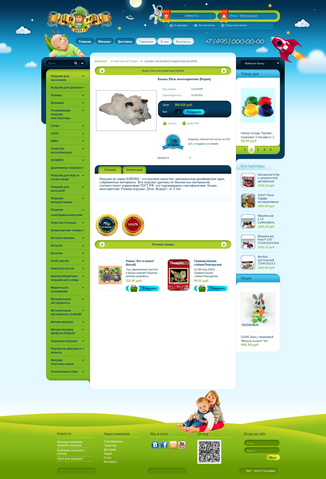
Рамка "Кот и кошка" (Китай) (140, 262)
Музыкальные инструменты (61, 301)
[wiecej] (149, 288)
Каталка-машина (62, 238)
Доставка (125, 41)
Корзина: (178, 15)
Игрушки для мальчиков (60, 78)
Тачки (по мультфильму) (61, 150)
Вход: (233, 15)
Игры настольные (63, 222)
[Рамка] (110, 275)
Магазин (104, 41)
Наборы (56, 95)
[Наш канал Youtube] (182, 445)
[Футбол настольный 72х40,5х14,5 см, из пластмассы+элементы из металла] (248, 262)
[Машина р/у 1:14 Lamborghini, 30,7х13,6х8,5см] (248, 221)
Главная (85, 41)
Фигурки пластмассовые (62, 362)
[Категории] (82, 63)
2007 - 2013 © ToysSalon (260, 470)
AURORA (197, 95)
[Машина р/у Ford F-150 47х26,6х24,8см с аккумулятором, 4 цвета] (248, 242)
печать (172, 123)
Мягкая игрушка (62, 322)
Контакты (183, 41)
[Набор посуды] (258, 105)
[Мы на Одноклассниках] (173, 445)
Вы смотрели (207, 25)
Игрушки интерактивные (62, 200)
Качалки (57, 253)
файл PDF (193, 123)
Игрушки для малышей (60, 188)
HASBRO (57, 160)
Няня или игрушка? (70, 458)
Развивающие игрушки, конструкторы (61, 114)
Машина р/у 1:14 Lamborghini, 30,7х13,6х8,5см (268, 220)
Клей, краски (60, 261)
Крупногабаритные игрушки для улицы (65, 278)
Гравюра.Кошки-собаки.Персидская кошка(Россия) (208, 263)
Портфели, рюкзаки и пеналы (66, 350)
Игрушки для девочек (66, 87)
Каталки (56, 245)
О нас (164, 41)
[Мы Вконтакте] (155, 445)
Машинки (57, 103)
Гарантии (146, 41)
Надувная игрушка (64, 341)
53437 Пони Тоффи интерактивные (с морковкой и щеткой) (268, 202)
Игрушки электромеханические (67, 212)
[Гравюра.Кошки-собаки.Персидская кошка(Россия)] (178, 275)
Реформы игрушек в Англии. (70, 452)
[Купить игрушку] (132, 288)
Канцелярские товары (66, 230)
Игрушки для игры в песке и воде (65, 177)
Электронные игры (64, 371)
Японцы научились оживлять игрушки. (70, 443)
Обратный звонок (236, 25)
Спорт (55, 125)
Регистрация (248, 15)
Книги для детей (62, 268)
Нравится (163, 157)
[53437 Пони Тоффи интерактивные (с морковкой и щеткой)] (248, 201)
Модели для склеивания (59, 289)
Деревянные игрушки (66, 167)
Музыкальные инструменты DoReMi (66, 312)
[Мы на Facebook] (164, 445)
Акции (108, 453)
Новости (64, 434)
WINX (54, 141)
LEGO (55, 133)
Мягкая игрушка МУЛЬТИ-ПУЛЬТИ (63, 331)
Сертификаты (113, 441)
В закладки (180, 25)
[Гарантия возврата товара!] (133, 236)
